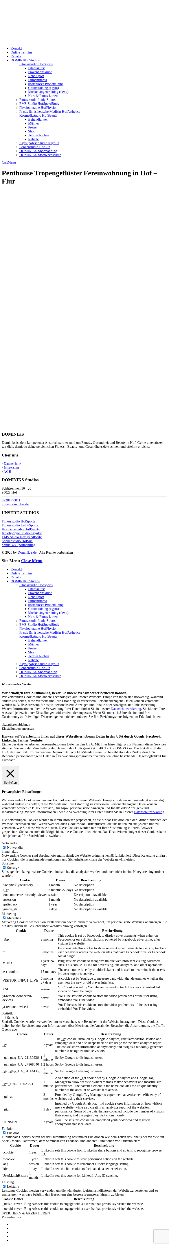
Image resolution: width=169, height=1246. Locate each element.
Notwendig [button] (9, 843)
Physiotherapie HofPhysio (37, 107)
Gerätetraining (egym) (43, 88)
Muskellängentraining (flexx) (48, 92)
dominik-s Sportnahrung (18, 545)
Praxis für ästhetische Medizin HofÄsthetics (49, 111)
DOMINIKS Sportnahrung (38, 151)
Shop (31, 131)
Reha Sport (36, 76)
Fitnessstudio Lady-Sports (37, 100)
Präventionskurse (40, 72)
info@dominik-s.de (15, 504)
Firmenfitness (37, 80)
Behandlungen (38, 119)
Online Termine (21, 52)
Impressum (11, 467)
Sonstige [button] (8, 863)
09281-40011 (11, 500)
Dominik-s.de (27, 552)
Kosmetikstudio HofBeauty (38, 115)
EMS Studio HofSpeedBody (22, 537)
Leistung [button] (8, 1182)
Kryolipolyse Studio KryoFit (39, 143)
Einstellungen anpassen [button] (18, 728)
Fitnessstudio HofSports (36, 64)
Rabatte (16, 56)
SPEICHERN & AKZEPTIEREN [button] (26, 1213)
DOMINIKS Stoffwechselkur (40, 155)
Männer (33, 123)
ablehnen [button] (24, 724)
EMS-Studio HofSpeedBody (39, 103)
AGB (7, 471)
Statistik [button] (7, 1013)
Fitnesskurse (36, 68)
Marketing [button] (9, 914)
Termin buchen (38, 135)
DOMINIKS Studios (25, 60)
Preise (32, 127)
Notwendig (15, 847)
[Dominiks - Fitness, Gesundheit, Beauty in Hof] (48, 41)
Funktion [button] (8, 1128)
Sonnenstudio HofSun (34, 147)
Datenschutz (12, 463)
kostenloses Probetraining (46, 84)
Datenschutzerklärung (126, 709)
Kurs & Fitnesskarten (43, 96)
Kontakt (16, 48)
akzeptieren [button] (10, 724)
